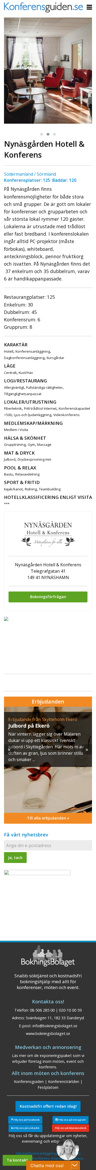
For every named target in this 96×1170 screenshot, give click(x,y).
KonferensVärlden (63, 1081)
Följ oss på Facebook (26, 1119)
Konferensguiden (29, 1081)
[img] (48, 760)
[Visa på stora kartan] (6, 618)
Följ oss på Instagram (72, 1119)
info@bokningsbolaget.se (55, 1025)
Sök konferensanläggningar (37, 1153)
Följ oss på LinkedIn (26, 1128)
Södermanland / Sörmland (30, 174)
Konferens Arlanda (48, 1158)
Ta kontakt (17, 1160)
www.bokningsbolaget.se (48, 1033)
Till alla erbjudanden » (48, 818)
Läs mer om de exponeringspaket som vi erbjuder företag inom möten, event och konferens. (48, 1061)
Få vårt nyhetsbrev (26, 834)
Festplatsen (48, 1087)
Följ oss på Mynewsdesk (70, 1128)
